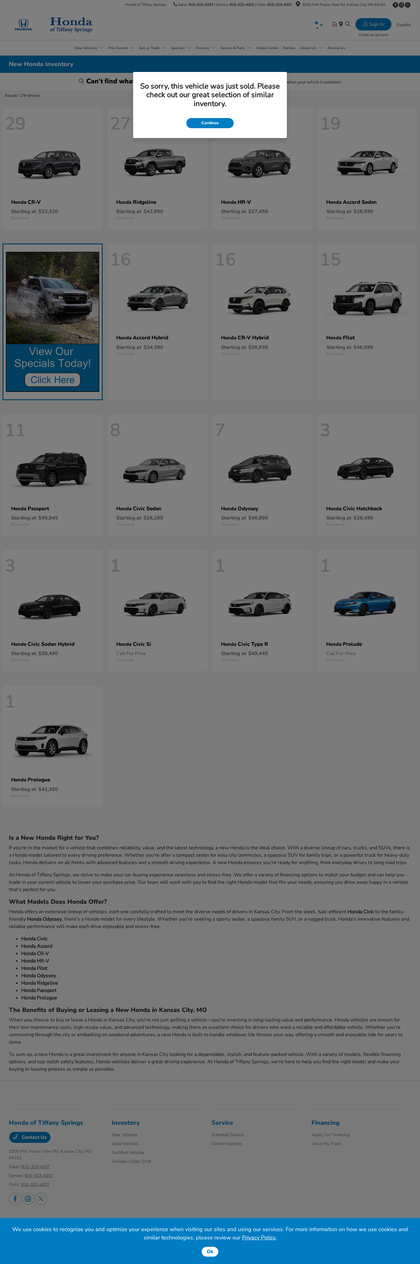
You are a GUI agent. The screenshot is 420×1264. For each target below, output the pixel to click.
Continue (210, 123)
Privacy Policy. (259, 1237)
